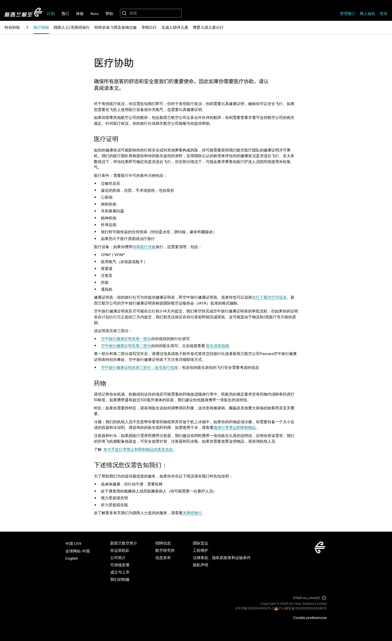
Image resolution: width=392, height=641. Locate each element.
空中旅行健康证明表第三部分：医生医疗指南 (139, 367)
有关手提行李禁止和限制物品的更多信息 (138, 449)
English (71, 558)
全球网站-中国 (77, 551)
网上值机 (367, 13)
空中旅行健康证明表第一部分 (126, 338)
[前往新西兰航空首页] (23, 12)
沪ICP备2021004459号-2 (254, 608)
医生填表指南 (217, 345)
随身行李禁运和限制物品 (234, 427)
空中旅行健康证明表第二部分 (126, 345)
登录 (383, 13)
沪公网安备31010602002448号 (302, 608)
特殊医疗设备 (144, 246)
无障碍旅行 (192, 512)
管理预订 (347, 13)
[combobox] (151, 13)
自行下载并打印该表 (269, 297)
